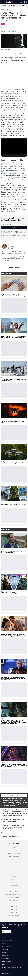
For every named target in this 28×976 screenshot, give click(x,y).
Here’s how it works (13, 31)
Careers (3, 964)
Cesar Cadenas (10, 24)
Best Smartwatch (14, 885)
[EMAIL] (13, 248)
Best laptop (21, 5)
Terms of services (17, 231)
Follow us (16, 53)
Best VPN (14, 847)
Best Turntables (14, 891)
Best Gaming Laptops (14, 865)
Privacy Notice (19, 232)
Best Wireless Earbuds (14, 897)
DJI (17, 189)
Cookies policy (5, 952)
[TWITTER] (9, 248)
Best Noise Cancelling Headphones (14, 894)
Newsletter (24, 53)
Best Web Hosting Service (14, 853)
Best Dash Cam (14, 909)
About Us (4, 937)
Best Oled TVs (14, 882)
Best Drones (14, 912)
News (3, 24)
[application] (14, 146)
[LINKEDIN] (11, 248)
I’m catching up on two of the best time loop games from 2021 (14, 820)
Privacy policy (5, 949)
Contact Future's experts (7, 940)
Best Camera (14, 906)
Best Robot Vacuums (14, 915)
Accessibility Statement (7, 961)
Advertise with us (6, 955)
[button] (26, 2)
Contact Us (4, 943)
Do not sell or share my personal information (12, 967)
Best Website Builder (14, 856)
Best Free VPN (14, 850)
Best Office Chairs (14, 900)
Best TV (14, 879)
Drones (8, 9)
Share (5, 53)
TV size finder (12, 5)
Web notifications (6, 958)
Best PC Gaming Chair (14, 871)
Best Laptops (14, 862)
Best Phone (14, 876)
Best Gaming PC (14, 868)
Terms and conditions (7, 946)
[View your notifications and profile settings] (19, 2)
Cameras (3, 9)
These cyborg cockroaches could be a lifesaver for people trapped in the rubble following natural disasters (15, 834)
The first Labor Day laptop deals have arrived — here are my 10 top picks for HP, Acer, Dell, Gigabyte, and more (14, 827)
